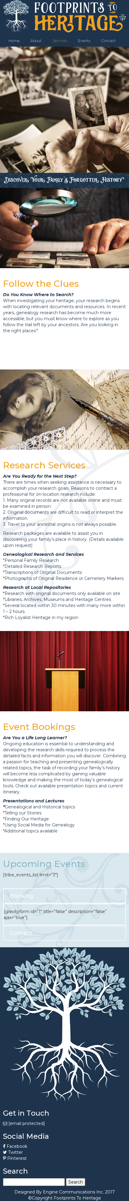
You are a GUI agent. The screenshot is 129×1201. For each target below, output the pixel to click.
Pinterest (16, 1158)
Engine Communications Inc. (73, 1192)
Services (59, 40)
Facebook (16, 1146)
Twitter (15, 1152)
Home (14, 40)
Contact (108, 40)
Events (84, 40)
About (35, 40)
